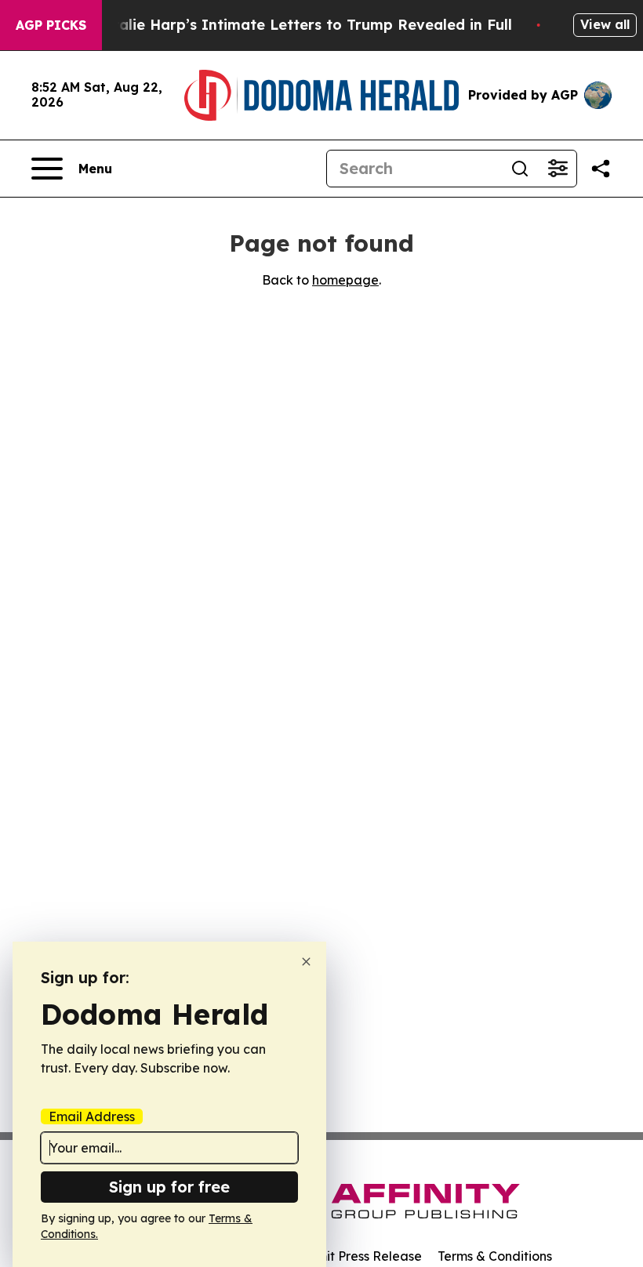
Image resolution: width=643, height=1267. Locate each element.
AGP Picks (51, 25)
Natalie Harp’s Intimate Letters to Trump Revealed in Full (302, 25)
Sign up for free (169, 1186)
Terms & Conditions (495, 1256)
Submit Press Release (357, 1256)
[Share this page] (601, 168)
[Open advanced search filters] (557, 169)
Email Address (92, 1116)
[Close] (306, 961)
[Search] (520, 169)
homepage (345, 280)
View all (605, 24)
